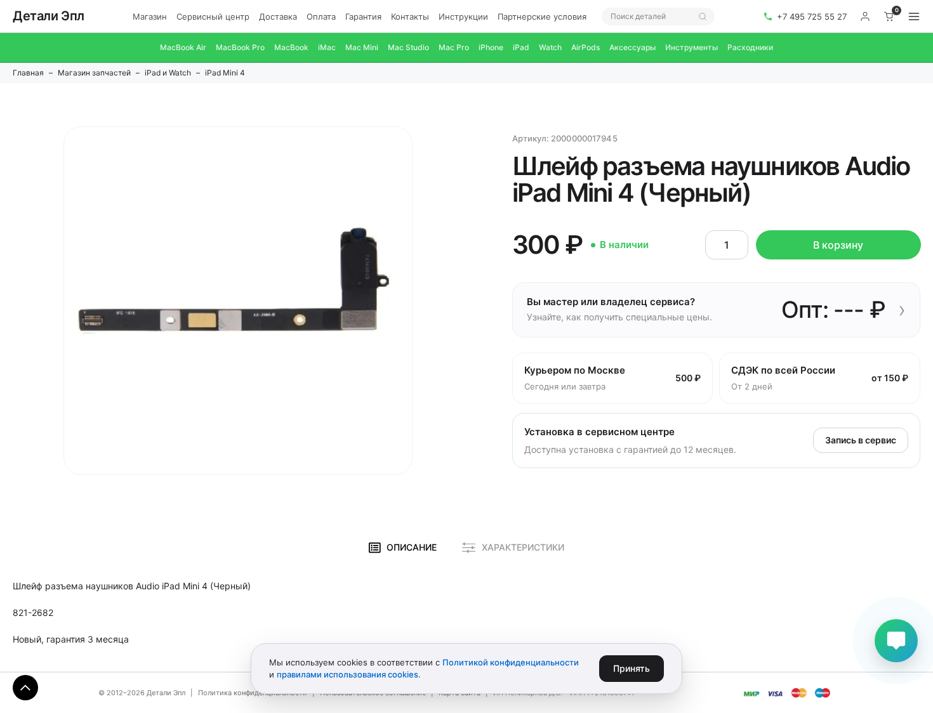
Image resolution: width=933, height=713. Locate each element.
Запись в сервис (860, 440)
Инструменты (691, 47)
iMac (327, 47)
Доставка (278, 16)
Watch (550, 47)
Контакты (410, 16)
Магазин (150, 16)
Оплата (321, 16)
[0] (889, 16)
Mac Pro (454, 47)
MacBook (291, 47)
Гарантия (363, 16)
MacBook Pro (240, 47)
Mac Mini (361, 47)
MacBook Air (183, 47)
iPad (521, 47)
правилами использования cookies (347, 674)
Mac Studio (408, 47)
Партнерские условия (542, 16)
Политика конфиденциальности (252, 692)
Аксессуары (632, 47)
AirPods (585, 47)
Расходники (750, 47)
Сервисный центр (212, 16)
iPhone (491, 47)
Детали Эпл (48, 15)
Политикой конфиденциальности (510, 662)
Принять (631, 668)
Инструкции (463, 16)
